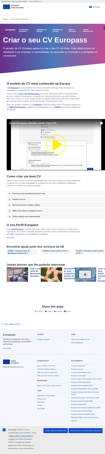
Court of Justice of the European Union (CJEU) (86, 379)
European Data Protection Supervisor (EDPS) (86, 407)
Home (5, 19)
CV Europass (13, 88)
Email (68, 311)
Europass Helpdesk (43, 339)
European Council (77, 369)
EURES (57, 107)
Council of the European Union (81, 372)
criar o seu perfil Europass (29, 94)
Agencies (74, 421)
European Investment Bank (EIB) (81, 401)
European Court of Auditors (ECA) (82, 385)
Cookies (39, 405)
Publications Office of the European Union (84, 417)
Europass (9, 334)
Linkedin (59, 311)
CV (12, 234)
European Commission (78, 375)
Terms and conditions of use (80, 339)
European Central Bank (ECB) (81, 382)
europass (10, 29)
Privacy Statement (77, 342)
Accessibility (7, 348)
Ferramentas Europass (24, 30)
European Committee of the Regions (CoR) (85, 398)
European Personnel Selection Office (83, 414)
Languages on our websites (46, 395)
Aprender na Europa (41, 30)
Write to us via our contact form (47, 372)
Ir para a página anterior (12, 324)
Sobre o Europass (72, 30)
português (95, 7)
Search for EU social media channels (49, 385)
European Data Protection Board (81, 411)
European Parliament (78, 366)
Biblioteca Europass (18, 107)
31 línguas (38, 105)
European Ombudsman (78, 404)
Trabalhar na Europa (57, 30)
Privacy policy (41, 399)
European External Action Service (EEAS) (84, 389)
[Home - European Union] (13, 7)
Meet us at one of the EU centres (48, 375)
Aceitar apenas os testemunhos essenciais (85, 430)
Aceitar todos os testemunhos (55, 430)
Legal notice (41, 402)
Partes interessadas (88, 30)
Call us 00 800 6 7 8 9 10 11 (46, 366)
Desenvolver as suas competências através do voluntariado (71, 273)
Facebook (40, 311)
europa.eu (20, 367)
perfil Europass (17, 229)
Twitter (50, 311)
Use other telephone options (46, 369)
